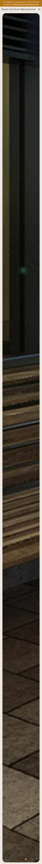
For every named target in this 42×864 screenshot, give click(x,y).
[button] (39, 9)
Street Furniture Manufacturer (18, 9)
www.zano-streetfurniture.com (26, 5)
